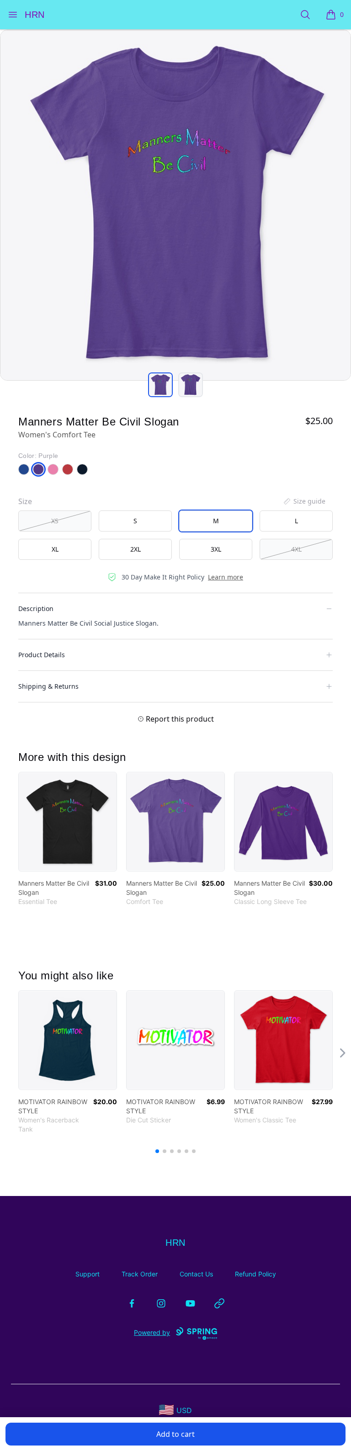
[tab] (160, 384)
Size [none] (25, 501)
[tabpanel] (175, 205)
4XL (296, 549)
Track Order (140, 1274)
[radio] (54, 521)
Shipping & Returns (48, 686)
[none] (303, 501)
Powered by (152, 1332)
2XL (135, 549)
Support (87, 1274)
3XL (216, 549)
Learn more (225, 577)
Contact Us (196, 1274)
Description (35, 608)
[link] (68, 821)
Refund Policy (255, 1274)
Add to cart (175, 1434)
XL (55, 549)
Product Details (41, 654)
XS (54, 520)
